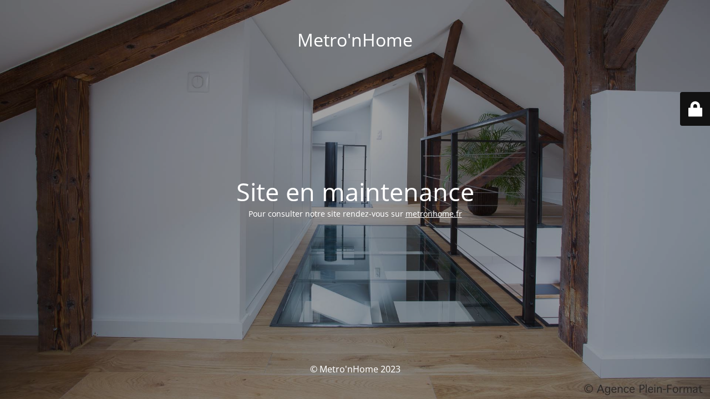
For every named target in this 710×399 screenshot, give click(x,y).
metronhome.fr (433, 213)
